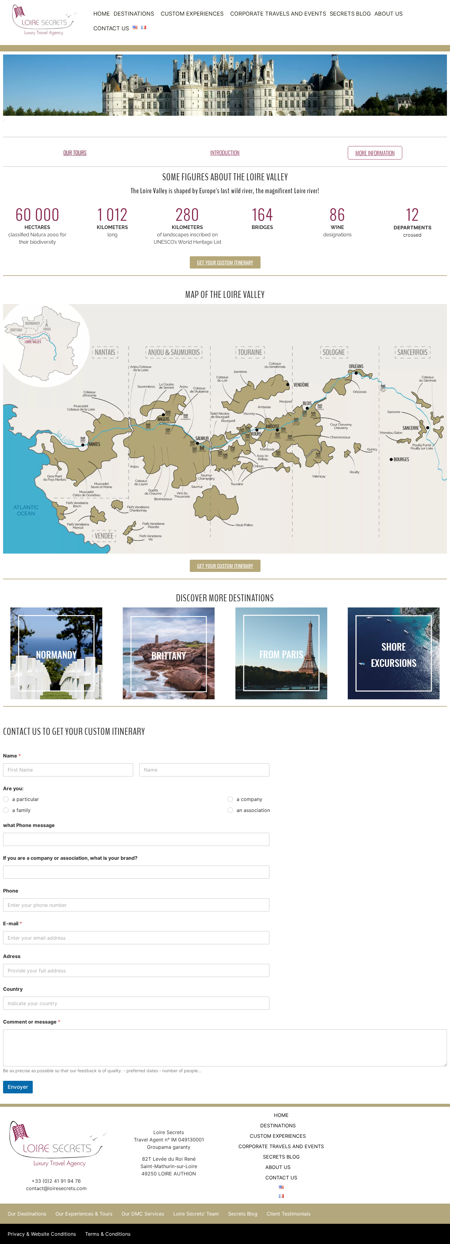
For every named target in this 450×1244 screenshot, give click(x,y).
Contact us (111, 28)
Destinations (134, 13)
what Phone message (29, 825)
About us (388, 13)
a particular (25, 799)
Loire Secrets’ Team (196, 1214)
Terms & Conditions (107, 1234)
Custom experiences (192, 13)
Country (13, 989)
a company (249, 799)
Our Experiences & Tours (83, 1214)
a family (21, 810)
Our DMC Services (143, 1214)
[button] (135, 13)
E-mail (12, 923)
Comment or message (31, 1022)
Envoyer (18, 1087)
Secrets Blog (350, 13)
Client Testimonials (288, 1214)
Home (101, 13)
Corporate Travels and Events (278, 13)
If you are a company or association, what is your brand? (70, 858)
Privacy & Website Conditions (42, 1234)
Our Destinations (27, 1214)
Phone (10, 891)
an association (253, 810)
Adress (12, 956)
